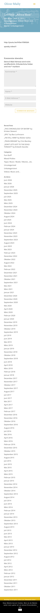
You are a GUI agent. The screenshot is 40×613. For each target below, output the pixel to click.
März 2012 (8, 570)
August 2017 (9, 391)
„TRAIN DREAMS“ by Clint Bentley (17, 141)
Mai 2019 (8, 342)
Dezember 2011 (10, 580)
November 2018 (10, 352)
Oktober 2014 (9, 490)
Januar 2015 (9, 481)
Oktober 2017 (9, 385)
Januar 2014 (9, 514)
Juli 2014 (7, 500)
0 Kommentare (10, 23)
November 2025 (10, 190)
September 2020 (11, 302)
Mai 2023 (8, 249)
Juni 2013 (8, 533)
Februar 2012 (9, 573)
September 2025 (11, 193)
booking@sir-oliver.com (17, 600)
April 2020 (8, 309)
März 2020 (8, 312)
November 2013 (10, 517)
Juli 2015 (7, 461)
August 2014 (9, 497)
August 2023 (9, 243)
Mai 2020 (8, 306)
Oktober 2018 (9, 355)
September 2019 (11, 332)
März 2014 (8, 507)
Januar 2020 (9, 319)
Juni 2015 (8, 464)
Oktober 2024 (9, 213)
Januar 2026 (9, 187)
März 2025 (8, 203)
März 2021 (8, 289)
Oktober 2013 (9, 520)
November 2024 (10, 210)
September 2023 (11, 239)
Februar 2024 (9, 226)
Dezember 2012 (10, 550)
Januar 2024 (9, 230)
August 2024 (9, 216)
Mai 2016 (8, 434)
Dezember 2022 (10, 256)
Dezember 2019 (10, 322)
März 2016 (8, 441)
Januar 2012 (9, 576)
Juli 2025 (7, 196)
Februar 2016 (9, 444)
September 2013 (11, 523)
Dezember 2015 (10, 447)
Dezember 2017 (10, 378)
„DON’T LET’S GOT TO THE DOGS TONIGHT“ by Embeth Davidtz (17, 145)
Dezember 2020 (10, 296)
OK (20, 610)
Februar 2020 (9, 315)
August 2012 (9, 557)
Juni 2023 (8, 246)
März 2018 (8, 368)
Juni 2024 (8, 223)
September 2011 (11, 590)
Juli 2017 (7, 395)
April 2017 (8, 405)
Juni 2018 (8, 362)
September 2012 (11, 553)
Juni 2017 (8, 398)
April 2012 (8, 566)
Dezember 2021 (10, 272)
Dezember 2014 (10, 484)
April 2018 (8, 365)
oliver (9, 18)
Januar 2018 (9, 375)
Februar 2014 (9, 510)
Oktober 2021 (9, 279)
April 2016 (8, 438)
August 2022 (9, 263)
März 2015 (8, 474)
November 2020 (10, 299)
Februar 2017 (9, 411)
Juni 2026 (8, 180)
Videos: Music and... (26, 21)
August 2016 (9, 428)
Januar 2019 (9, 348)
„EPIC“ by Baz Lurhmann (14, 134)
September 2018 (11, 358)
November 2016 (10, 418)
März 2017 (8, 408)
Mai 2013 (8, 537)
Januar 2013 (9, 547)
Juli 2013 (7, 530)
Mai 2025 (8, 200)
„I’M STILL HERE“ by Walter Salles (17, 138)
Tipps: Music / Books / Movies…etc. (18, 162)
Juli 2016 (7, 431)
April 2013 (8, 540)
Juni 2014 (8, 504)
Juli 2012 (7, 560)
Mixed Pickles (9, 158)
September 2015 (11, 454)
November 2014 (10, 487)
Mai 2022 (8, 266)
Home (6, 26)
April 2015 (8, 471)
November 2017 (10, 381)
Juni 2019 (8, 338)
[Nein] (37, 607)
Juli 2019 (7, 335)
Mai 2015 (8, 467)
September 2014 (11, 494)
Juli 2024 (7, 220)
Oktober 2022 (9, 259)
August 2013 (9, 527)
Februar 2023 (9, 253)
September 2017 (11, 388)
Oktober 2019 (9, 329)
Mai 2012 (8, 563)
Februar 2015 (9, 477)
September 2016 (11, 424)
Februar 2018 (9, 371)
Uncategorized (10, 165)
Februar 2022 (9, 269)
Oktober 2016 (9, 421)
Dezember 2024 (10, 206)
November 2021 (10, 276)
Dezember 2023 (10, 233)
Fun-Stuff (8, 155)
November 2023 (10, 236)
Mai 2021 (8, 286)
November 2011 (10, 583)
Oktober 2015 (9, 451)
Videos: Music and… (12, 172)
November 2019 (10, 325)
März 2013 (8, 543)
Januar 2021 (9, 292)
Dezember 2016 (10, 414)
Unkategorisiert (10, 21)
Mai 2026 (8, 183)
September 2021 (11, 282)
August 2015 (9, 457)
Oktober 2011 (9, 586)
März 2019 (8, 345)
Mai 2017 (8, 401)
